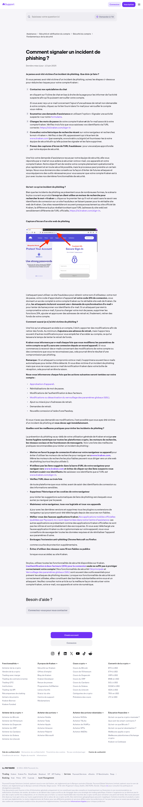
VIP (48, 774)
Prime (18, 778)
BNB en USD (113, 679)
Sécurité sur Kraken (46, 668)
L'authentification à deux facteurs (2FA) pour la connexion (56, 566)
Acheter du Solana (10, 735)
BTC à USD (113, 668)
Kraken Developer (46, 679)
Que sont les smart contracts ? (122, 721)
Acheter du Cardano (11, 731)
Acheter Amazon (45, 728)
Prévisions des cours (82, 697)
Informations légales (79, 801)
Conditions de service (10, 755)
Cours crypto (80, 663)
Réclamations (44, 700)
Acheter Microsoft (46, 735)
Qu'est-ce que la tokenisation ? (122, 728)
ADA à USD (113, 690)
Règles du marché (28, 755)
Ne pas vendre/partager (76, 752)
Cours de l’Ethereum (82, 671)
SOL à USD (113, 682)
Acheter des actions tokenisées (88, 712)
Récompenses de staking (13, 693)
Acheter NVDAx (80, 717)
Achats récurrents (10, 697)
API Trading (56, 774)
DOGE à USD (114, 686)
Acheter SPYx (79, 728)
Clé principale (96, 569)
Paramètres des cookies (55, 752)
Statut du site (44, 693)
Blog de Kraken (44, 675)
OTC (24, 778)
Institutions (7, 686)
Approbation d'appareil (42, 384)
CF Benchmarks (102, 774)
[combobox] (62, 16)
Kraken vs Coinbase (117, 741)
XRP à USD (113, 675)
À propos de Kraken (47, 663)
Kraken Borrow (9, 700)
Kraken (13, 774)
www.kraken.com (39, 138)
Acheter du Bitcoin (10, 717)
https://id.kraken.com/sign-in (55, 127)
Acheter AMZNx (80, 731)
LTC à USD (112, 697)
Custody (31, 778)
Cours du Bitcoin (80, 668)
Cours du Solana (80, 686)
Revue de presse (45, 682)
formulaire (56, 116)
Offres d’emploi (44, 671)
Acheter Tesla (44, 721)
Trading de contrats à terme (15, 679)
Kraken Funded (9, 704)
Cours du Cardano (81, 682)
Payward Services (79, 774)
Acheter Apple (44, 724)
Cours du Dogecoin (81, 675)
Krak (13, 778)
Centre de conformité (97, 752)
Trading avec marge (11, 675)
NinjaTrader (32, 774)
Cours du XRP (79, 679)
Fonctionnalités (10, 663)
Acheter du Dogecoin (11, 724)
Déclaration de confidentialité (33, 752)
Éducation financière (118, 712)
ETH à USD (113, 671)
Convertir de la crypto (119, 663)
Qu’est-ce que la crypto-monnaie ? (124, 717)
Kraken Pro (22, 774)
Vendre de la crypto (11, 671)
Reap (112, 774)
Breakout (42, 774)
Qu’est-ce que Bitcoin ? (118, 724)
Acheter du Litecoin (11, 739)
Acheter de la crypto (11, 668)
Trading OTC (8, 682)
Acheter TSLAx (79, 721)
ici (107, 786)
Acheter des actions (48, 712)
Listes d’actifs (44, 690)
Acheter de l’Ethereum (12, 721)
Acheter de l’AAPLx (81, 724)
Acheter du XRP (9, 728)
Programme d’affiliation (48, 686)
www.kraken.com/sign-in (43, 474)
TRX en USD (113, 693)
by (8, 768)
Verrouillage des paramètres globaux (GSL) (48, 572)
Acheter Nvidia (44, 717)
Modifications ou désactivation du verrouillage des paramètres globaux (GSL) (69, 397)
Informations (42, 755)
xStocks (91, 774)
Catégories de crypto (82, 693)
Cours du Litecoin (81, 690)
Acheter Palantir (45, 731)
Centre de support (46, 697)
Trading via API (8, 690)
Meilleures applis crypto (119, 731)
